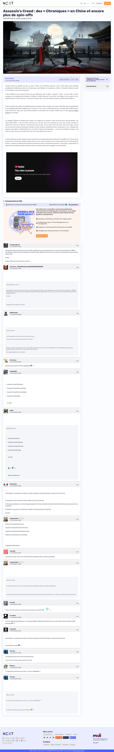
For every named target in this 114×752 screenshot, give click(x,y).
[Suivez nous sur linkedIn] (53, 737)
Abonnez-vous (42, 236)
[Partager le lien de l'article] (106, 80)
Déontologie (46, 744)
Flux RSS (59, 737)
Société (10, 743)
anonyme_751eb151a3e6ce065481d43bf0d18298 (26, 266)
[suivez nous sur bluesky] (44, 737)
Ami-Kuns (13, 360)
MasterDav (13, 484)
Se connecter (73, 204)
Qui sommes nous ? (48, 734)
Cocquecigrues (15, 245)
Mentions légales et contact (78, 750)
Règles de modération (56, 744)
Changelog (72, 744)
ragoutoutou (14, 518)
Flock (15, 738)
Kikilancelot (14, 312)
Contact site (68, 734)
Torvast (12, 651)
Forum (75, 734)
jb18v (11, 410)
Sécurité (5, 743)
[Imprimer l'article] (76, 79)
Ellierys (12, 666)
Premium (107, 3)
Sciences (24, 740)
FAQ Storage (65, 744)
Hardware (20, 738)
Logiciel (10, 740)
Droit (5, 738)
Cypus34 (13, 629)
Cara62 (12, 602)
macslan (12, 551)
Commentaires (91, 86)
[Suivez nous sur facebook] (50, 737)
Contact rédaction (59, 734)
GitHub (66, 737)
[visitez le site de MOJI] (97, 736)
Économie (9, 738)
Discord (73, 737)
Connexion (99, 3)
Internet (5, 740)
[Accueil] (8, 3)
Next (15, 740)
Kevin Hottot (9, 78)
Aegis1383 (13, 371)
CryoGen (13, 615)
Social (19, 740)
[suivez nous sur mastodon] (47, 737)
